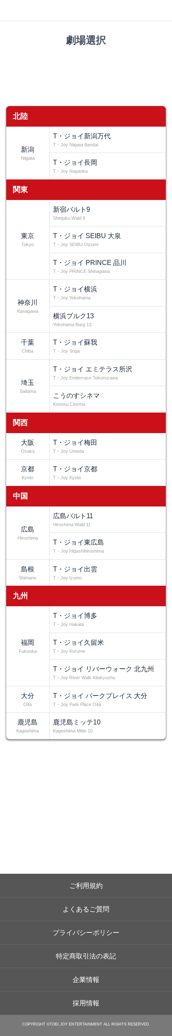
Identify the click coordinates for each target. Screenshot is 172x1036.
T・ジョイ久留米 (78, 646)
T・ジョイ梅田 (75, 446)
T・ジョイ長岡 (75, 166)
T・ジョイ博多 (75, 619)
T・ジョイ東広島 (78, 546)
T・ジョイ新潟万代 (82, 139)
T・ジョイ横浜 (75, 293)
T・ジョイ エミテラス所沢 (92, 373)
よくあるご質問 (86, 909)
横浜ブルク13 (73, 319)
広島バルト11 (73, 519)
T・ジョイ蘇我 (75, 346)
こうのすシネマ (76, 399)
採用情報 (86, 1003)
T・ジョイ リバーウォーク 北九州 (103, 672)
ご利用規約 (86, 885)
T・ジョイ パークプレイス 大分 (100, 699)
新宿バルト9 (71, 213)
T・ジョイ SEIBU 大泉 (87, 239)
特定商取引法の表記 (86, 956)
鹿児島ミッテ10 (77, 726)
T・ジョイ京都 (75, 472)
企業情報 (86, 979)
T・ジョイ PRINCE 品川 (89, 266)
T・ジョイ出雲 (75, 573)
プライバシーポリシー (86, 932)
